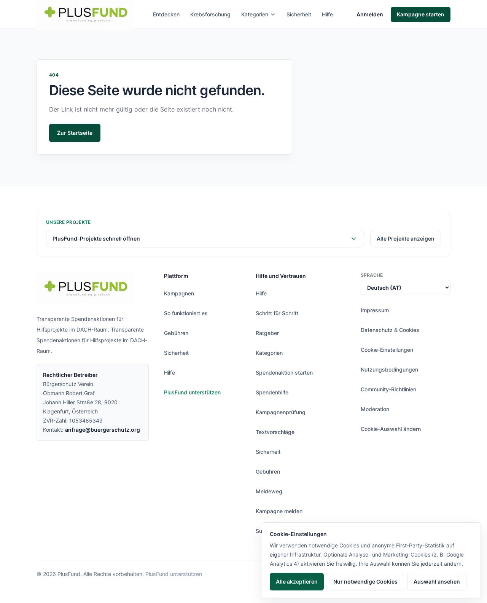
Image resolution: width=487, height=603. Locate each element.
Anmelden (369, 14)
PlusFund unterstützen (192, 392)
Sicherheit (298, 14)
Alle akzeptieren (297, 581)
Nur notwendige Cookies (365, 581)
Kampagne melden (279, 511)
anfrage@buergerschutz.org (102, 429)
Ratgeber (267, 333)
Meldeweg (269, 491)
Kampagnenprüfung (281, 412)
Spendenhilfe (272, 392)
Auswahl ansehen (437, 581)
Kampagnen (179, 293)
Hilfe (327, 14)
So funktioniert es (186, 313)
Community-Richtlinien (388, 389)
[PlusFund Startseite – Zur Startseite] (85, 288)
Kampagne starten (420, 14)
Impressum (375, 310)
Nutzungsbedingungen (389, 369)
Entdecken (166, 14)
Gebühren (176, 333)
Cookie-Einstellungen (387, 349)
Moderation (375, 409)
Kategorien (254, 14)
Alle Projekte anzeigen (405, 238)
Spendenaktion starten (284, 372)
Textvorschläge (275, 432)
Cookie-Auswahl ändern (391, 429)
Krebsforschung (210, 14)
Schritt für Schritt (277, 313)
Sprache (372, 275)
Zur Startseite (74, 132)
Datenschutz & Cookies (390, 330)
